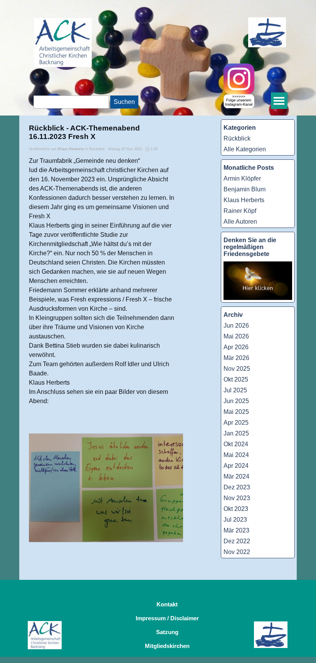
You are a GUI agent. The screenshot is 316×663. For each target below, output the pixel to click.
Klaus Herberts (244, 200)
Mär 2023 (236, 530)
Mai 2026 (236, 336)
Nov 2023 (237, 498)
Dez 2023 (237, 487)
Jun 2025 (236, 401)
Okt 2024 (236, 444)
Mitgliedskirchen (167, 646)
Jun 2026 (236, 325)
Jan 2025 (236, 433)
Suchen (124, 102)
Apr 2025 (236, 422)
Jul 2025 (235, 390)
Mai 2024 (236, 455)
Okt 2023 (236, 509)
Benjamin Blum (245, 189)
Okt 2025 (236, 379)
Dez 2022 (237, 541)
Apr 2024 (236, 465)
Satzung (167, 632)
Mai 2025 (236, 412)
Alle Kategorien (245, 149)
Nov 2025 (237, 368)
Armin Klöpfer (242, 178)
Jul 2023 (235, 519)
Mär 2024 (236, 476)
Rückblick (237, 138)
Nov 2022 (237, 552)
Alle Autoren (240, 221)
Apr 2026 (236, 347)
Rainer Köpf (240, 211)
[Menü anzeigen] (279, 100)
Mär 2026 (236, 358)
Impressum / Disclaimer (167, 618)
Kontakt (167, 604)
